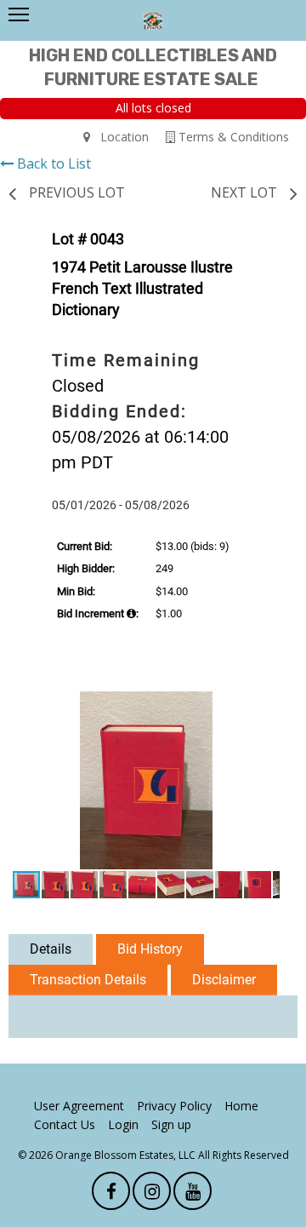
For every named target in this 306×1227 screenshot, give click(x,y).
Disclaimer (224, 980)
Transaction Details (88, 980)
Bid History (150, 949)
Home (241, 1106)
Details (50, 949)
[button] (264, 706)
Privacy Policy (174, 1106)
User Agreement (79, 1106)
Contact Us (64, 1124)
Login (123, 1124)
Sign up (171, 1124)
